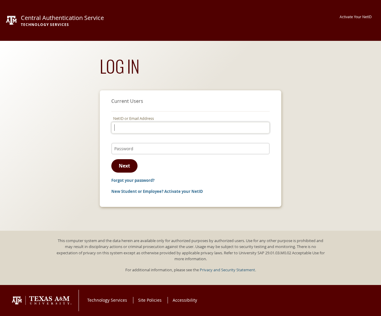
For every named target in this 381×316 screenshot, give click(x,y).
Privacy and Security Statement (227, 269)
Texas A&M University (41, 300)
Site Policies (150, 300)
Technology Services (107, 300)
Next (124, 165)
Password (121, 142)
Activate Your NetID (356, 17)
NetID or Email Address (133, 118)
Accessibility (185, 300)
